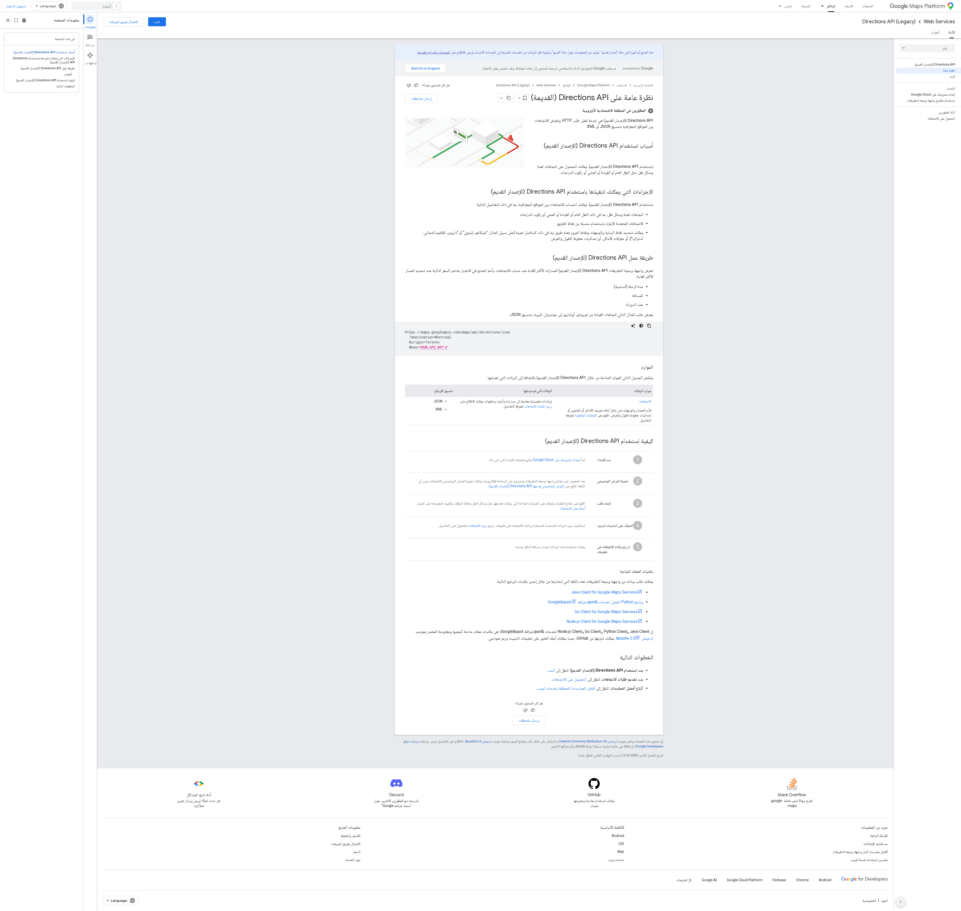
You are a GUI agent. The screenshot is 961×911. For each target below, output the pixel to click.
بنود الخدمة (353, 860)
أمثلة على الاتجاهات (572, 508)
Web (620, 852)
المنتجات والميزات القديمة (433, 52)
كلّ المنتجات (684, 880)
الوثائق (831, 6)
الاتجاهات (645, 401)
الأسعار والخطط (350, 836)
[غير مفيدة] (408, 85)
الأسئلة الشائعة (879, 836)
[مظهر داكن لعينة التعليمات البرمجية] (641, 326)
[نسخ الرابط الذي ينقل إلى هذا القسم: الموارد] (636, 367)
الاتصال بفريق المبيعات (123, 22)
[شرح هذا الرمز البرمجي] (633, 326)
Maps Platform (927, 6)
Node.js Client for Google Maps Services (602, 621)
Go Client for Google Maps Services (606, 611)
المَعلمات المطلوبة (586, 415)
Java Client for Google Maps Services (604, 592)
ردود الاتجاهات (477, 526)
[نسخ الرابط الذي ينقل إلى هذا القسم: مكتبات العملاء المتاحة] (615, 572)
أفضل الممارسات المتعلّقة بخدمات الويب (566, 688)
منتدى (788, 6)
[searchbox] (927, 48)
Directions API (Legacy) (889, 22)
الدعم (357, 852)
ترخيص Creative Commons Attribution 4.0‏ (588, 741)
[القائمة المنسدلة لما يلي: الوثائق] (821, 6)
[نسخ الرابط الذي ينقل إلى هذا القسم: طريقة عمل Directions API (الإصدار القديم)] (548, 258)
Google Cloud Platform (745, 880)
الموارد (935, 32)
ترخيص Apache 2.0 (634, 638)
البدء (157, 22)
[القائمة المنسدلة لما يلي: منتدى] (778, 6)
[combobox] (96, 6)
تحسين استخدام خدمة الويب (869, 860)
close (8, 20)
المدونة (805, 6)
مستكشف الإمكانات (875, 844)
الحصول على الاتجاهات (569, 679)
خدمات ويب (616, 860)
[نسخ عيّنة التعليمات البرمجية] (649, 326)
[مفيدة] (416, 85)
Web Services (939, 22)
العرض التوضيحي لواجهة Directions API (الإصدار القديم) (526, 486)
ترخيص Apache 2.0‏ (478, 741)
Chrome (802, 880)
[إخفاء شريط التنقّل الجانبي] (901, 902)
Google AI (709, 880)
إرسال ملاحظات (421, 98)
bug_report (24, 20)
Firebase (779, 880)
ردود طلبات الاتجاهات (538, 406)
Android (618, 836)
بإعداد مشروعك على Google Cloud (556, 460)
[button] (618, 110)
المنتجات (867, 6)
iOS (621, 844)
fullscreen (16, 20)
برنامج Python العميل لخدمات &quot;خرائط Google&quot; (595, 602)
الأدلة (951, 32)
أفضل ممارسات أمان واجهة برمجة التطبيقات (860, 852)
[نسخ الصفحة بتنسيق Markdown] (509, 98)
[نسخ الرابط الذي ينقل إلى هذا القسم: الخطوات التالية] (615, 658)
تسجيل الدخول (16, 6)
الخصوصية (869, 900)
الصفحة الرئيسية (643, 85)
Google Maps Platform (593, 85)
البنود (884, 900)
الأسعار (848, 6)
